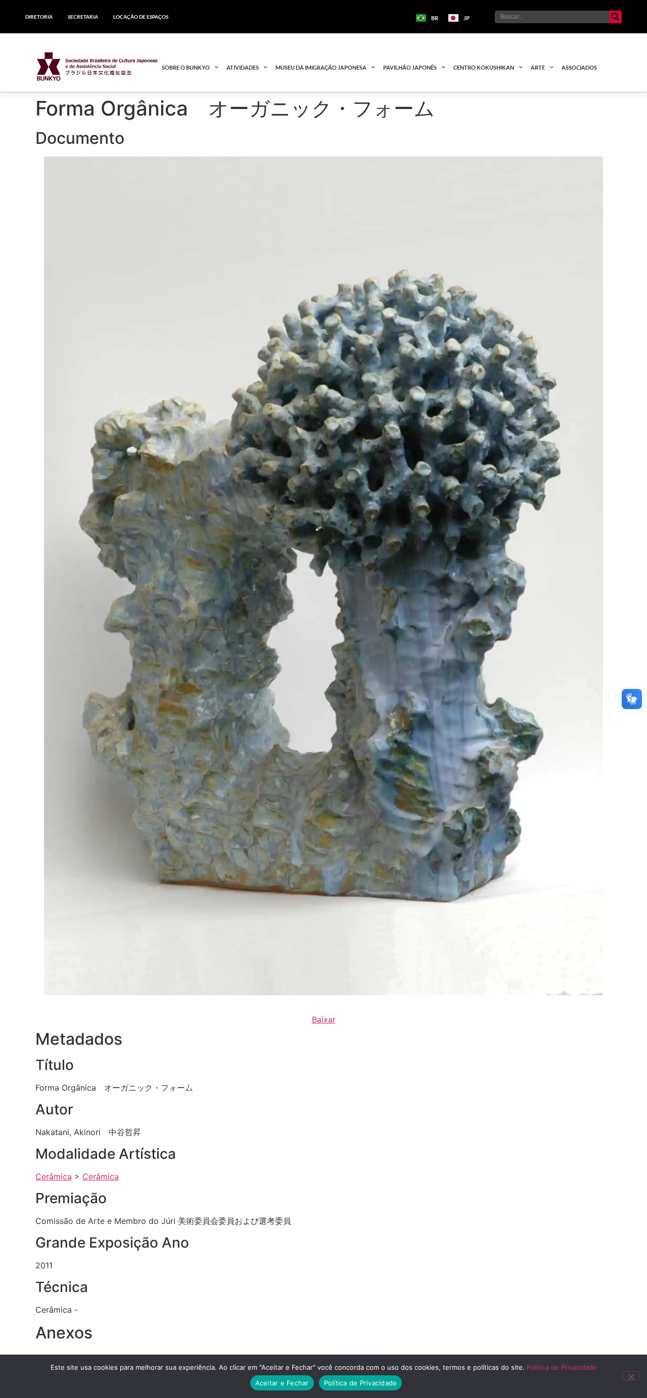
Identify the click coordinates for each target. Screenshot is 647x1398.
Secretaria (83, 17)
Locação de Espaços (140, 17)
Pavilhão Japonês (410, 67)
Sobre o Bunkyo (186, 67)
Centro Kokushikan (483, 67)
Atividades (242, 67)
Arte (538, 67)
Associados (579, 67)
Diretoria (39, 17)
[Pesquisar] (615, 17)
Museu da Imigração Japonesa (320, 67)
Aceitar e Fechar (282, 1383)
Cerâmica (53, 1176)
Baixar (324, 1019)
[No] (630, 1375)
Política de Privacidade (562, 1367)
